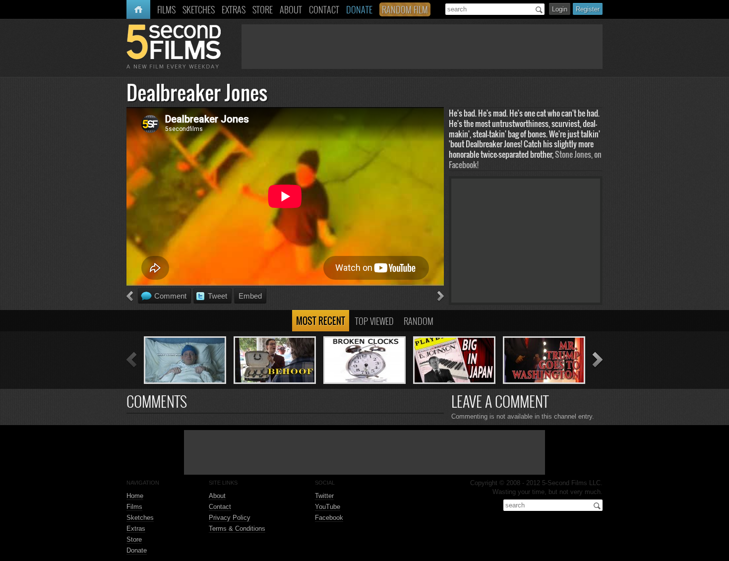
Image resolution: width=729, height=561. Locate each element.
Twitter (324, 495)
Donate (136, 550)
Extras (135, 528)
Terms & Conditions (237, 528)
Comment (170, 296)
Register (588, 9)
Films (134, 506)
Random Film (405, 9)
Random (418, 320)
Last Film (129, 296)
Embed (250, 296)
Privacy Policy (229, 517)
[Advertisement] (422, 46)
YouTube (327, 506)
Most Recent (320, 320)
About (217, 495)
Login (559, 9)
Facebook (329, 517)
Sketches (140, 517)
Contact (220, 506)
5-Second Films (173, 46)
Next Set (598, 360)
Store (134, 539)
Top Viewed (374, 320)
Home (136, 9)
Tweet (217, 296)
